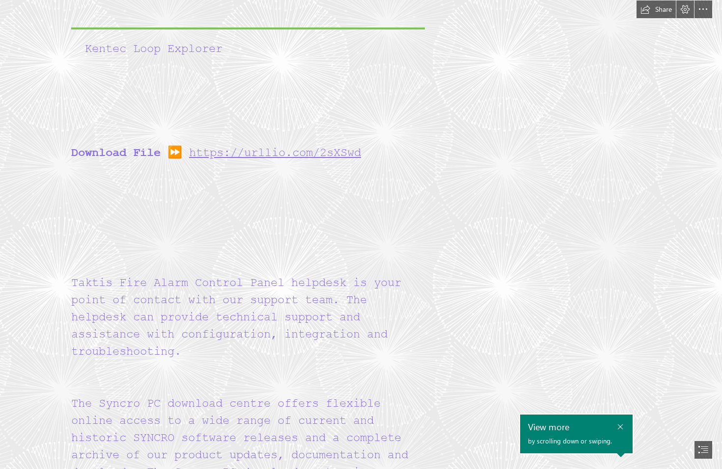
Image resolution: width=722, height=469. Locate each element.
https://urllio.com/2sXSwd (275, 152)
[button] (656, 9)
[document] (361, 234)
